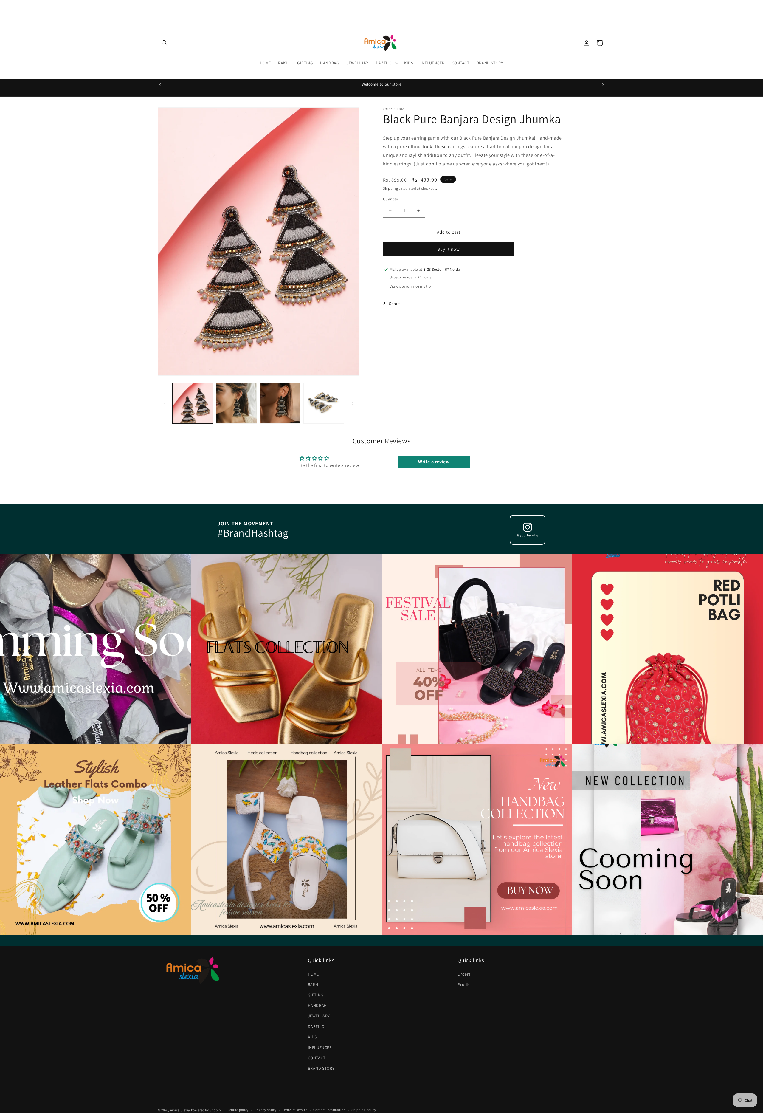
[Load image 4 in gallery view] (323, 403)
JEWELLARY (319, 1015)
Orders (464, 974)
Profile (464, 984)
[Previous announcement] (160, 84)
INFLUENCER (320, 1047)
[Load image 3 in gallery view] (280, 403)
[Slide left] (164, 403)
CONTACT (316, 1058)
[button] (164, 42)
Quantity (390, 199)
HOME (313, 974)
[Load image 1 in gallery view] (193, 403)
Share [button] (394, 303)
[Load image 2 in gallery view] (236, 403)
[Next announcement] (603, 84)
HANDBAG (317, 1005)
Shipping (390, 188)
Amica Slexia (180, 1110)
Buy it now (448, 249)
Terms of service (294, 1110)
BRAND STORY (321, 1068)
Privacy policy (266, 1110)
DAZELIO (316, 1026)
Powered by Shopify (206, 1110)
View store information (412, 286)
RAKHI (314, 984)
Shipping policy (363, 1110)
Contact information (329, 1110)
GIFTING (316, 995)
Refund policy (238, 1110)
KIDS (312, 1037)
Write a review (433, 462)
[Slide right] (352, 403)
